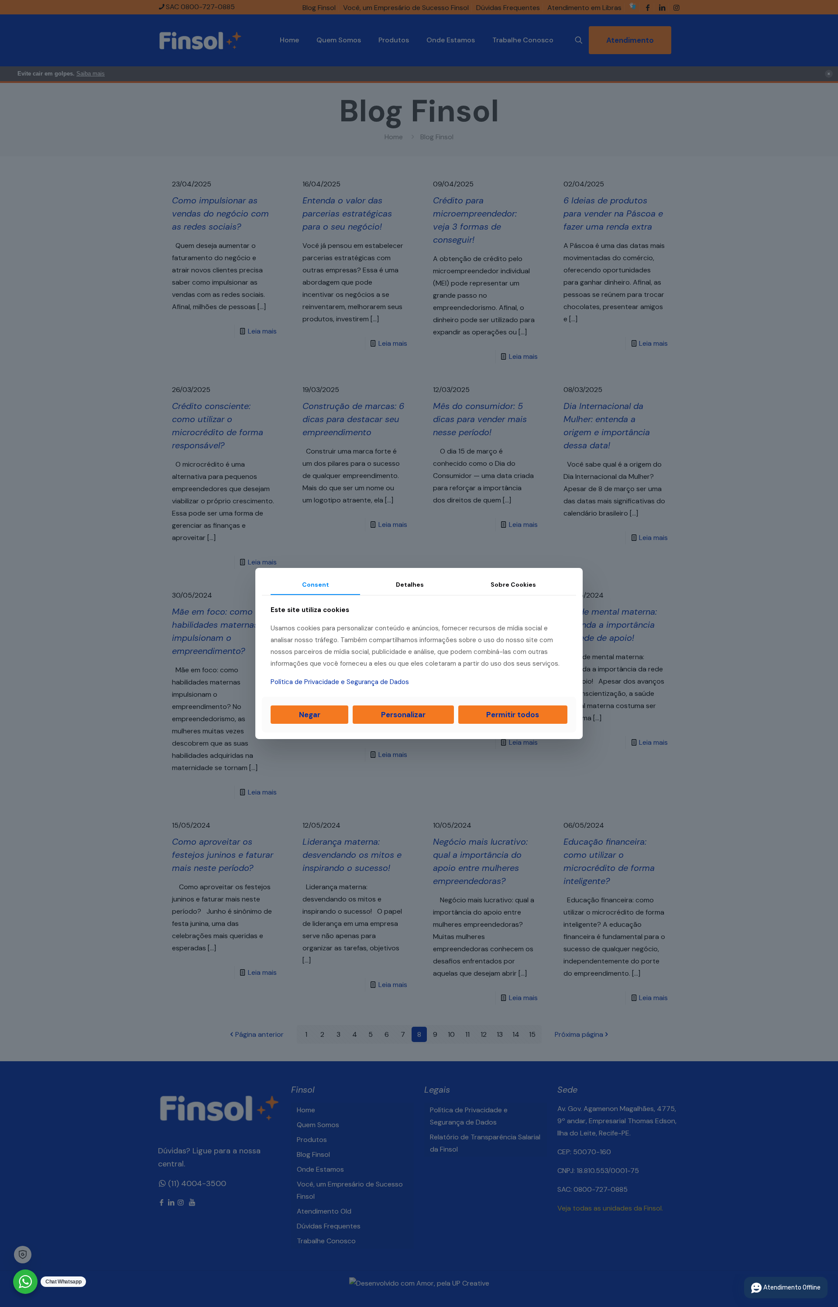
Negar (309, 714)
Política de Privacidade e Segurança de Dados (340, 682)
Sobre (513, 584)
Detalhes (410, 584)
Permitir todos (512, 714)
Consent (315, 584)
